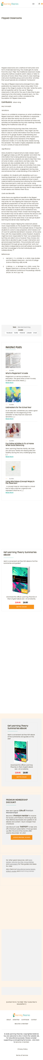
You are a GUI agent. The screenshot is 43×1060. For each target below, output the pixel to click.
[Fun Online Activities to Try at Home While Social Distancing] (21, 430)
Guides (11, 370)
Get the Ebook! (21, 607)
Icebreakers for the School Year (18, 407)
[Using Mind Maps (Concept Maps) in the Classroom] (21, 468)
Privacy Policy (23, 1049)
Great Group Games (27, 871)
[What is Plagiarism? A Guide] (21, 360)
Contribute (25, 1019)
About (8, 1019)
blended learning (24, 327)
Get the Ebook (21, 777)
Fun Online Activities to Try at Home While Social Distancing (20, 444)
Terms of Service (22, 1055)
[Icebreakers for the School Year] (21, 394)
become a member (22, 1042)
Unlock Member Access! (21, 837)
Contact (34, 1019)
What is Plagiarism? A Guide (17, 373)
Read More (9, 382)
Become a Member (21, 1024)
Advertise (16, 1019)
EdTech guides (11, 871)
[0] (39, 4)
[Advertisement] (21, 44)
